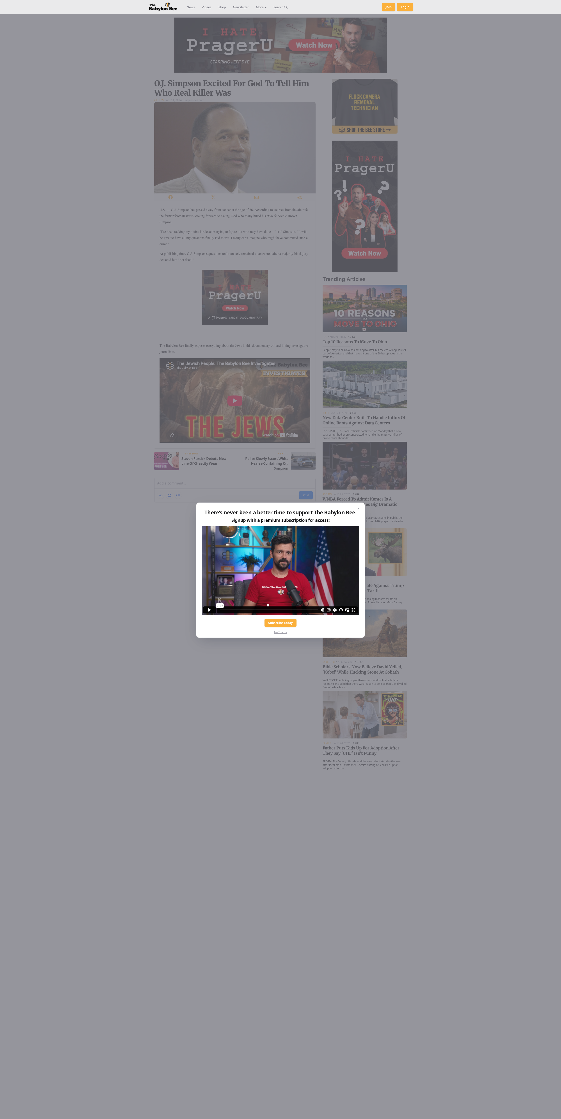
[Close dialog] (358, 508)
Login (405, 7)
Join (389, 7)
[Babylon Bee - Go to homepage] (163, 7)
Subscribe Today (280, 623)
